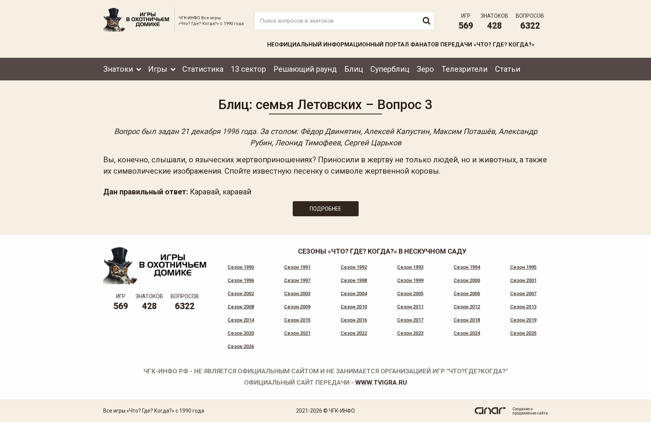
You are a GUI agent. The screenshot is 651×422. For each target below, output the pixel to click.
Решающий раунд (305, 69)
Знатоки (118, 69)
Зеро (425, 69)
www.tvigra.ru (381, 382)
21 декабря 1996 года (218, 131)
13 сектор (248, 69)
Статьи (507, 69)
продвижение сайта (530, 413)
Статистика (202, 69)
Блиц (353, 69)
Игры (157, 69)
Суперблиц (389, 69)
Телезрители (464, 69)
